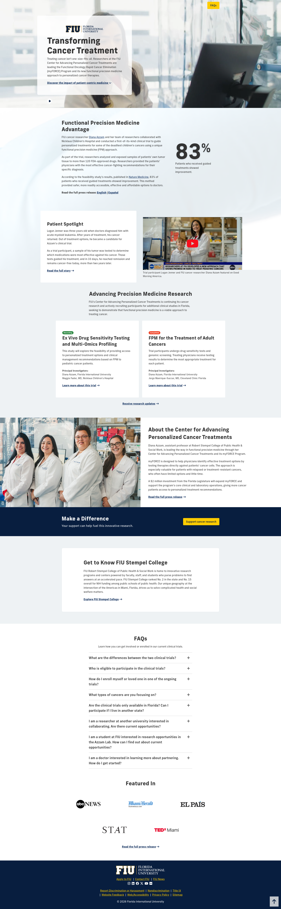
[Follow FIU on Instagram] (130, 883)
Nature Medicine (138, 177)
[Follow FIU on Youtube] (147, 883)
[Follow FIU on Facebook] (138, 883)
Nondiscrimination (158, 890)
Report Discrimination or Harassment (122, 890)
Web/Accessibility (138, 894)
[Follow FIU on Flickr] (151, 883)
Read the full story (59, 270)
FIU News (159, 879)
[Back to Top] (274, 901)
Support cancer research (201, 521)
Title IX (177, 890)
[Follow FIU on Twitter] (142, 883)
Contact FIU (142, 879)
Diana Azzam (96, 137)
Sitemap (178, 894)
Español (113, 192)
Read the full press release (165, 497)
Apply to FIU (123, 879)
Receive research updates (138, 403)
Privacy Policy (160, 894)
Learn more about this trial (79, 385)
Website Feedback (113, 894)
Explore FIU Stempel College (101, 599)
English (101, 192)
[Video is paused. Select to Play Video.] (49, 101)
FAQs (213, 5)
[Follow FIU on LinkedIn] (134, 883)
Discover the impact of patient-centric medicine (78, 82)
